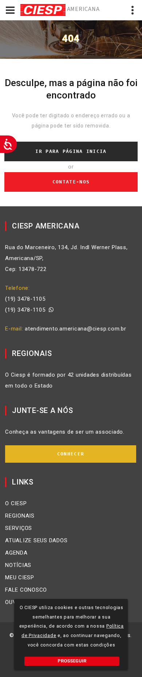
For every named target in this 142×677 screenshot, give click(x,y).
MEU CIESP (19, 577)
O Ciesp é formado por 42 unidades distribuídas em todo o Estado (68, 380)
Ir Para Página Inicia (70, 151)
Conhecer (70, 454)
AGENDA (16, 553)
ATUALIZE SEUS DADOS (36, 540)
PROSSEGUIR (72, 661)
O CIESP (16, 503)
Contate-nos (71, 182)
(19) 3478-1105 (25, 299)
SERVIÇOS (18, 528)
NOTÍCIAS (18, 565)
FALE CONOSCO (26, 590)
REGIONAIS (20, 515)
